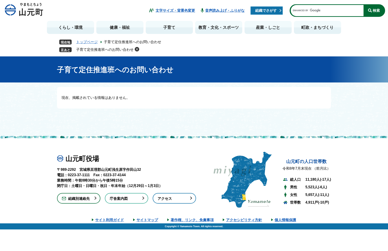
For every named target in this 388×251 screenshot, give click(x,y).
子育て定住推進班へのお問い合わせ (105, 49)
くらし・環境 (70, 27)
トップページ (87, 42)
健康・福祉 (120, 27)
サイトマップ (147, 220)
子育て (169, 27)
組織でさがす (266, 10)
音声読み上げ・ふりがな (225, 10)
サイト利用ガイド (109, 220)
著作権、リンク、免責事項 (192, 220)
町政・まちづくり (317, 27)
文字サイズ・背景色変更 (175, 10)
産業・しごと (268, 27)
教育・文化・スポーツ (218, 27)
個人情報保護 (285, 220)
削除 (137, 49)
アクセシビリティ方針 (244, 220)
